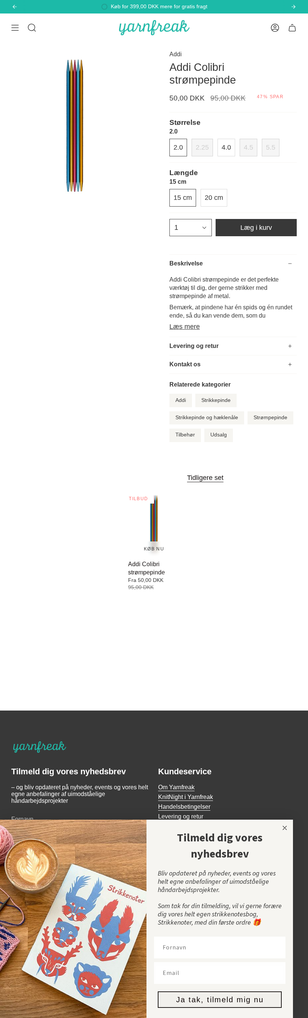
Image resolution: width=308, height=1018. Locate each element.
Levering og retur (194, 346)
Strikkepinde (216, 400)
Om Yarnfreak (176, 787)
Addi (175, 54)
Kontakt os (185, 364)
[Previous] (14, 6)
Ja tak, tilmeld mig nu (220, 1000)
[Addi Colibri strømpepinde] (154, 524)
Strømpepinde (270, 417)
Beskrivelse (186, 263)
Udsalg (218, 435)
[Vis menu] (15, 27)
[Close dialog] (284, 827)
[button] (32, 27)
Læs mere (184, 326)
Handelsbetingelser (184, 807)
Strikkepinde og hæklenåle (206, 417)
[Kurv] (292, 27)
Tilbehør (185, 435)
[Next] (293, 6)
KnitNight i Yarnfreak (185, 797)
